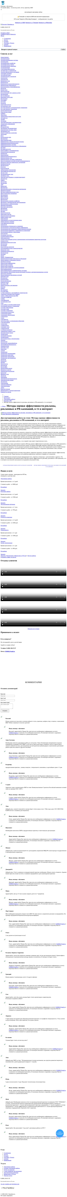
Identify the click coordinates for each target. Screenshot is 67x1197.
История (3, 147)
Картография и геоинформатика (10, 150)
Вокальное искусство (7, 97)
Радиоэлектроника (6, 281)
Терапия (3, 340)
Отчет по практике (9, 1169)
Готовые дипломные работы (12, 1168)
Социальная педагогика (7, 312)
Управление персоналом (7, 356)
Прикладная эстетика (7, 264)
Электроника (4, 383)
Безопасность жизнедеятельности (10, 84)
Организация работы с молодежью (10, 232)
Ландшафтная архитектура (8, 171)
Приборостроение (6, 261)
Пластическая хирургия (7, 247)
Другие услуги (8, 1175)
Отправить (4, 710)
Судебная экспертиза (6, 330)
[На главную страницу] (7, 24)
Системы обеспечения (7, 307)
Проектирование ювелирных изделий (11, 275)
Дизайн (3, 119)
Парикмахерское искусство (8, 242)
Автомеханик (4, 61)
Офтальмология (5, 238)
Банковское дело (5, 81)
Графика (3, 113)
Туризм (3, 350)
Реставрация (4, 290)
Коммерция (4, 153)
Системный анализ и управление (10, 306)
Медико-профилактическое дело (10, 192)
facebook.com (15, 1184)
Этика (2, 387)
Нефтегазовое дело (6, 217)
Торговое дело (5, 347)
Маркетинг (4, 186)
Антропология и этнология (8, 76)
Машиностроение (6, 190)
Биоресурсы (4, 90)
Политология (4, 252)
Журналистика (5, 127)
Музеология (4, 210)
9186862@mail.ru (5, 34)
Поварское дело (5, 250)
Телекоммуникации (6, 335)
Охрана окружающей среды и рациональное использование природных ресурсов (23, 239)
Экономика (4, 377)
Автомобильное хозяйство (8, 63)
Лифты (3, 180)
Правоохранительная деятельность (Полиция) (13, 258)
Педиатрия (4, 245)
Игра (2, 135)
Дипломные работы (6, 478)
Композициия (4, 155)
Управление (4, 352)
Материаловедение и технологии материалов (13, 189)
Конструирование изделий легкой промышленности (15, 161)
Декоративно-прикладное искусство (11, 116)
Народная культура (6, 214)
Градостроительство (6, 110)
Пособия (3, 254)
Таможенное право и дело (8, 331)
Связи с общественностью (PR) (9, 295)
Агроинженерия (5, 67)
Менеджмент (4, 196)
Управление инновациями (8, 353)
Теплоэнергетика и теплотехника (10, 338)
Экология (3, 375)
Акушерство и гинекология (8, 70)
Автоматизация (5, 58)
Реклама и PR (4, 284)
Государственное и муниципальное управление (14, 107)
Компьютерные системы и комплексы (11, 159)
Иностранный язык (6, 140)
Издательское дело (6, 137)
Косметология (4, 165)
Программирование (6, 269)
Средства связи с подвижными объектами (12, 321)
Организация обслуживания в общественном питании (16, 229)
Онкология (4, 224)
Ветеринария (4, 94)
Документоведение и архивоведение (11, 122)
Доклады (3, 555)
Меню (2, 35)
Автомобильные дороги (7, 64)
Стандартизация (5, 322)
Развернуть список (6, 392)
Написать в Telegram (31, 22)
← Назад (3, 406)
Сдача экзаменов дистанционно (13, 1171)
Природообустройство (7, 266)
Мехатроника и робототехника (9, 204)
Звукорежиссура (5, 131)
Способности (4, 319)
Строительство (5, 328)
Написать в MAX (20, 22)
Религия (3, 287)
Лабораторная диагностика (8, 170)
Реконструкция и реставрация (9, 285)
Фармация (3, 361)
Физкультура (4, 364)
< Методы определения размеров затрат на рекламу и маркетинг (17, 465)
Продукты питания (6, 273)
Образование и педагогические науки (11, 220)
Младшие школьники (7, 207)
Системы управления (7, 310)
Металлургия (4, 198)
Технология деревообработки (9, 343)
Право (2, 255)
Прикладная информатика (8, 263)
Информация (7, 46)
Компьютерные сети (6, 158)
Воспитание (4, 98)
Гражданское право (6, 112)
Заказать (3, 490)
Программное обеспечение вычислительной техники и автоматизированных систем (24, 272)
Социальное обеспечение (8, 315)
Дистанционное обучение (8, 504)
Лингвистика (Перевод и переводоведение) (13, 177)
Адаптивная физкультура (8, 69)
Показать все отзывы (33, 628)
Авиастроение (5, 57)
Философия (4, 367)
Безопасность (4, 82)
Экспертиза (4, 381)
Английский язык (6, 75)
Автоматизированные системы (9, 60)
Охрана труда (4, 241)
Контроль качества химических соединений (13, 162)
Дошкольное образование (8, 124)
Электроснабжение (6, 384)
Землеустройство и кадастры (9, 132)
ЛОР (2, 184)
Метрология (4, 199)
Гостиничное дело (6, 106)
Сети (2, 303)
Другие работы (31, 555)
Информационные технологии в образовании (13, 146)
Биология (3, 88)
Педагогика (4, 244)
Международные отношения (9, 193)
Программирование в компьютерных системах (14, 270)
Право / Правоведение (7, 257)
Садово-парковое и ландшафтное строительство (14, 292)
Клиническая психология (8, 152)
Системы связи (5, 309)
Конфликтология (5, 164)
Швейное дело (5, 374)
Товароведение (5, 346)
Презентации (10, 555)
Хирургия (3, 372)
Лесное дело (4, 172)
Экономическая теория (7, 380)
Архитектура (4, 79)
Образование (4, 218)
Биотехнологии (5, 91)
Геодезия (3, 101)
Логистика (4, 181)
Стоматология (5, 325)
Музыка (3, 211)
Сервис (3, 298)
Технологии (4, 341)
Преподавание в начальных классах (11, 260)
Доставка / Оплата (9, 43)
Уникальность (4, 530)
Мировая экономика (6, 205)
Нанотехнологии (5, 212)
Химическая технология (7, 371)
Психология (4, 278)
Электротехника (5, 386)
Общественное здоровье (7, 221)
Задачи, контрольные (6, 543)
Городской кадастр (6, 104)
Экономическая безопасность (9, 378)
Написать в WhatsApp (45, 22)
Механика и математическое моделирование (13, 202)
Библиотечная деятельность (8, 85)
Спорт (2, 318)
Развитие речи (5, 282)
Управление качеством (7, 355)
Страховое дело (5, 327)
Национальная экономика (8, 215)
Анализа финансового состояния (10, 72)
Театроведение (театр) (7, 332)
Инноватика (4, 138)
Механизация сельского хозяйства (10, 201)
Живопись (3, 125)
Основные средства (6, 235)
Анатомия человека (6, 73)
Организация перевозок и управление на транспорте (15, 230)
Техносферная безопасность (8, 344)
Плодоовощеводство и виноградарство (11, 248)
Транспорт (4, 349)
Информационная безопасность (9, 143)
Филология (4, 365)
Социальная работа (6, 313)
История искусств (6, 149)
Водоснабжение (5, 95)
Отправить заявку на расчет (8, 557)
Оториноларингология (7, 236)
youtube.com (8, 1184)
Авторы (6, 44)
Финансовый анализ (6, 368)
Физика (3, 362)
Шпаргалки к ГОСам (20, 555)
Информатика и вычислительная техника (12, 141)
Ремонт (3, 288)
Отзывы (6, 41)
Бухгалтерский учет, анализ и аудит (11, 92)
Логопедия (4, 183)
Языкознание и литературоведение (10, 390)
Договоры (3, 121)
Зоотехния (3, 134)
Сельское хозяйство (6, 297)
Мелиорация (4, 195)
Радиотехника (4, 279)
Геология (3, 103)
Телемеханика (4, 337)
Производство (5, 276)
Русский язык (4, 291)
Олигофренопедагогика (7, 223)
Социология (4, 316)
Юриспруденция (5, 389)
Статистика (4, 324)
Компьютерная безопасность (9, 156)
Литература (4, 178)
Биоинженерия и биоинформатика (10, 87)
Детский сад (4, 118)
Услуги (6, 40)
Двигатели (4, 115)
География (3, 100)
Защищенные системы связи (9, 130)
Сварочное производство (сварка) (10, 294)
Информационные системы (8, 144)
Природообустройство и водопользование (12, 267)
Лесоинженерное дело (7, 174)
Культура (3, 167)
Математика (4, 187)
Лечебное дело (5, 175)
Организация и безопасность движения (12, 226)
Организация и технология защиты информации (14, 227)
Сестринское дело (6, 301)
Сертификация (5, 300)
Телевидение (4, 334)
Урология (3, 359)
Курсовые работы (5, 491)
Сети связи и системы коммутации (10, 304)
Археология (4, 78)
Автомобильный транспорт (8, 66)
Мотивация (4, 208)
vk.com (2, 1184)
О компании (7, 38)
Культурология (5, 168)
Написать (13, 34)
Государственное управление (9, 109)
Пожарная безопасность (7, 251)
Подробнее (4, 487)
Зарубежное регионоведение (9, 128)
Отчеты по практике (6, 517)
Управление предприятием (8, 358)
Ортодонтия (4, 233)
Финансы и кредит (6, 369)
